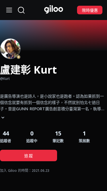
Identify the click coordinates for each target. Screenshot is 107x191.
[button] (58, 136)
